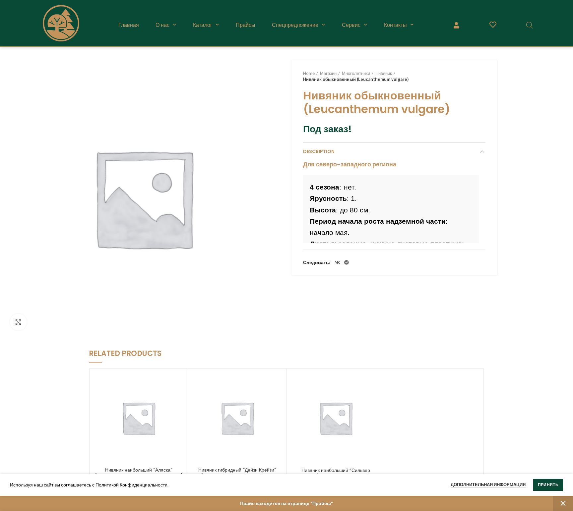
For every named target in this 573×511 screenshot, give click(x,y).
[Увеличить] (18, 322)
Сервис (351, 25)
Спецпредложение (295, 25)
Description (319, 151)
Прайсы (245, 25)
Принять (548, 484)
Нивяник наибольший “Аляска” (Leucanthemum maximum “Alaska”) (138, 473)
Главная (128, 25)
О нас (162, 25)
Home (309, 73)
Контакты (395, 25)
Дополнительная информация (488, 484)
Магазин (328, 73)
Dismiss (563, 503)
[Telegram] (346, 262)
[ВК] (337, 262)
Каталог (202, 25)
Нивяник (383, 73)
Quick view (179, 382)
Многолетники (356, 73)
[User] (456, 25)
